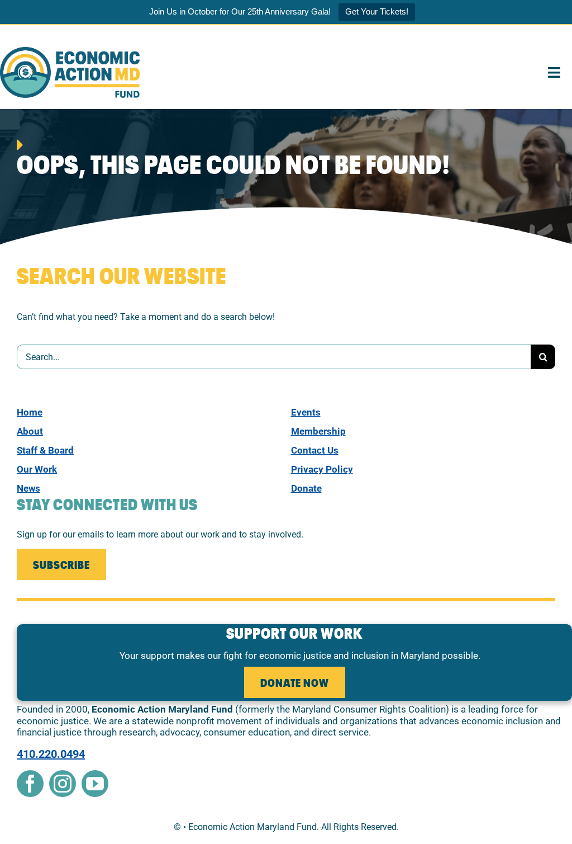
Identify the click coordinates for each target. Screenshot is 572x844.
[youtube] (95, 783)
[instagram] (62, 783)
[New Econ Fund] (70, 51)
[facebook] (30, 783)
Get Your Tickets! (376, 11)
